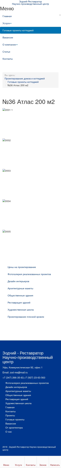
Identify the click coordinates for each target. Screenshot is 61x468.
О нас (8, 431)
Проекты (10, 415)
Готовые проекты (14, 419)
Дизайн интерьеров (18, 281)
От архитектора (14, 427)
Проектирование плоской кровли (26, 316)
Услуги (6, 23)
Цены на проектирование (22, 267)
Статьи (6, 51)
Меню (6, 464)
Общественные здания (20, 295)
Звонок (42, 464)
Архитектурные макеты (20, 288)
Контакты (8, 58)
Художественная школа (21, 309)
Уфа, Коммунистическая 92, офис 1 (23, 367)
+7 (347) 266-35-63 (13, 377)
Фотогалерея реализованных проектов (29, 274)
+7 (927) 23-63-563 (34, 377)
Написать (55, 464)
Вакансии (8, 37)
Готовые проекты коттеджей (18, 30)
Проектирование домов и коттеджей (25, 78)
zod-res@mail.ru (19, 372)
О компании (9, 44)
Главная (7, 16)
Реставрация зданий (19, 302)
